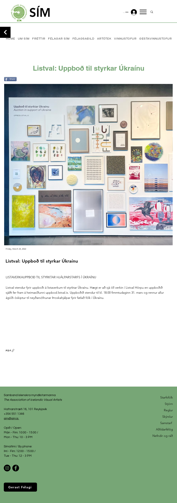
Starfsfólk (166, 397)
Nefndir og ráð (162, 436)
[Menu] (143, 12)
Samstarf (166, 423)
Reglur (168, 410)
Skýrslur (167, 417)
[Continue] (5, 32)
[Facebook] (15, 468)
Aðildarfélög (164, 429)
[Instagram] (7, 468)
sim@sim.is (11, 418)
